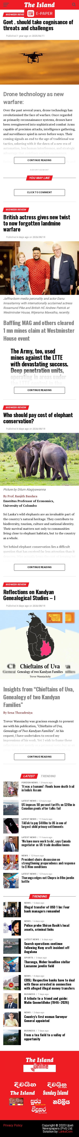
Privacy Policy (12, 1125)
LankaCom (65, 1131)
